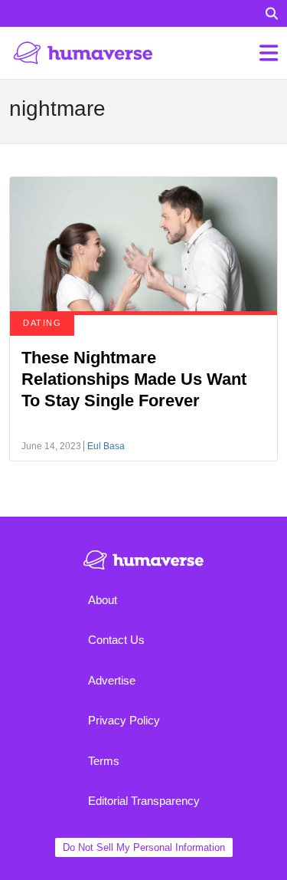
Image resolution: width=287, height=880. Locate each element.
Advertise (111, 680)
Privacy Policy (124, 720)
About (102, 599)
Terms (103, 760)
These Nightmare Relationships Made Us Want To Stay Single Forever (133, 379)
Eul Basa (106, 446)
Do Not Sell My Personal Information (144, 847)
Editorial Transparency (144, 800)
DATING (42, 322)
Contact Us (116, 639)
